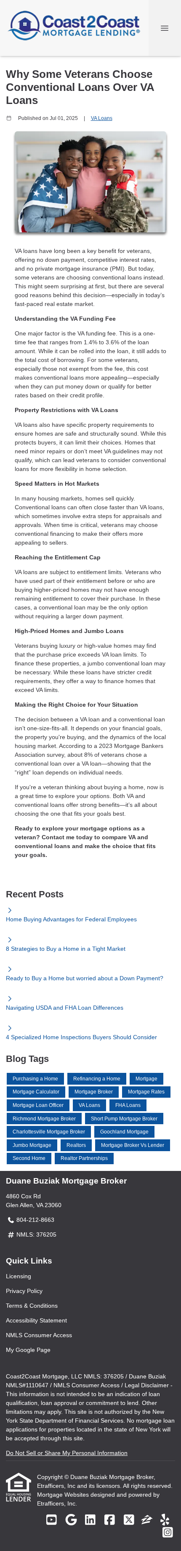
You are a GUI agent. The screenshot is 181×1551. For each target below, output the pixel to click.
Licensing (18, 1276)
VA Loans (101, 118)
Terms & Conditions (32, 1305)
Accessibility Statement (36, 1320)
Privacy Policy (24, 1291)
